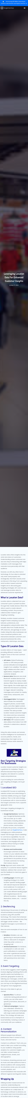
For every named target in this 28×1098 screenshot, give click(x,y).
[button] (24, 8)
